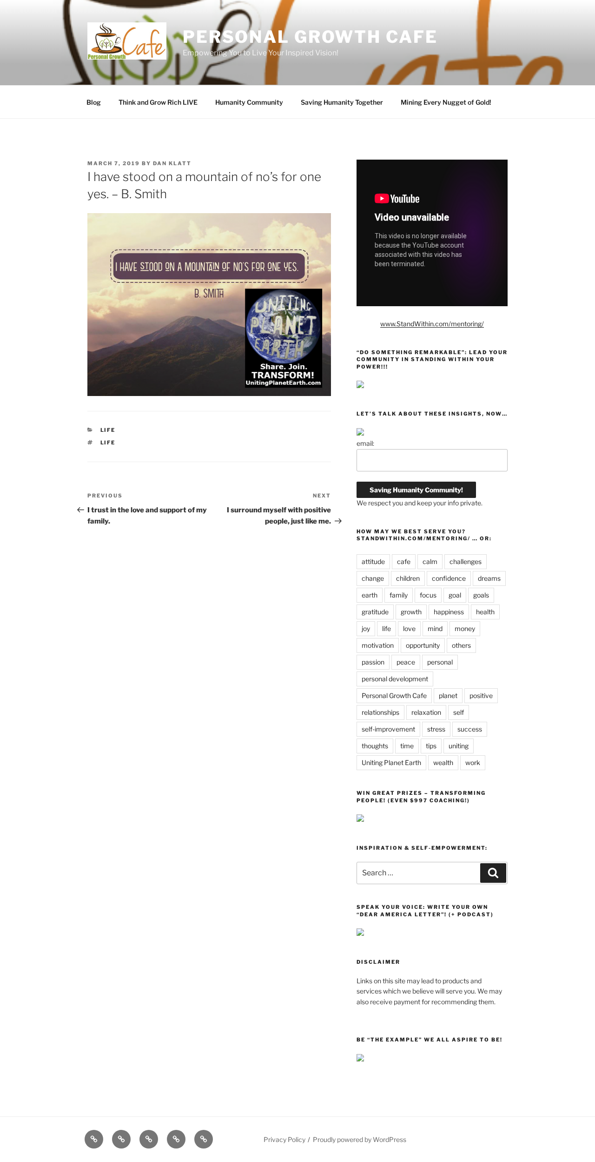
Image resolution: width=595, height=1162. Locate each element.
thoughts (375, 746)
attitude (373, 561)
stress (436, 729)
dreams (489, 578)
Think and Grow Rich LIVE (158, 102)
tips (431, 746)
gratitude (375, 612)
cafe (403, 561)
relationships (380, 712)
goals (481, 595)
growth (411, 612)
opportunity (423, 645)
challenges (466, 561)
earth (369, 595)
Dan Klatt (172, 163)
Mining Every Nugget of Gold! (446, 102)
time (407, 746)
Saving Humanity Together (342, 102)
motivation (378, 645)
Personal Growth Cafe (310, 37)
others (461, 645)
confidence (449, 578)
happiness (449, 612)
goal (455, 595)
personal (440, 662)
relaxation (426, 712)
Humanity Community (249, 102)
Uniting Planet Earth (391, 762)
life (108, 442)
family (399, 595)
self (458, 712)
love (409, 628)
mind (435, 628)
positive (481, 695)
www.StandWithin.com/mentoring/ (432, 324)
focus (428, 595)
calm (430, 561)
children (408, 578)
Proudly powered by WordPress (359, 1139)
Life (108, 430)
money (465, 628)
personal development (395, 679)
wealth (443, 762)
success (469, 729)
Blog (93, 102)
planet (448, 695)
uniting (459, 746)
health (485, 612)
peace (406, 662)
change (373, 578)
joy (366, 628)
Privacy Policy (284, 1139)
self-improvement (388, 729)
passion (373, 662)
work (472, 762)
